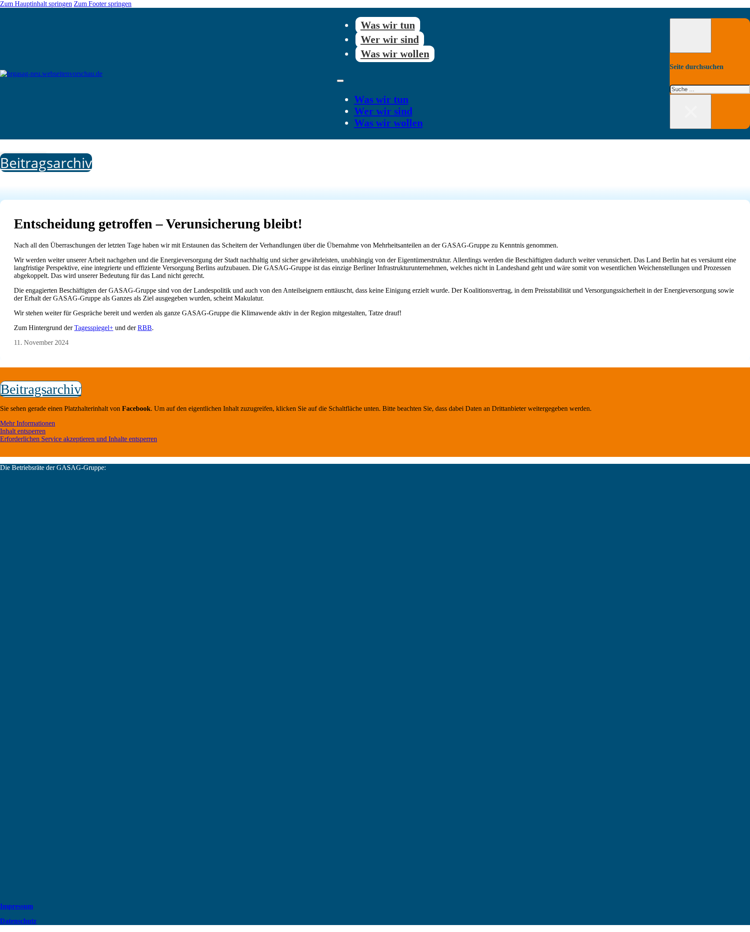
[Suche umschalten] (690, 35)
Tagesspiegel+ (93, 327)
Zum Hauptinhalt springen (36, 3)
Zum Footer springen (103, 3)
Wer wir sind (390, 39)
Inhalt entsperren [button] (23, 431)
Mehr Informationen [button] (27, 423)
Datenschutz (18, 921)
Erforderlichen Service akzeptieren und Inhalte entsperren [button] (78, 439)
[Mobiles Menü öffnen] (340, 80)
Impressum (16, 906)
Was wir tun (388, 25)
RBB (145, 327)
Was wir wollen (395, 53)
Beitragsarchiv (46, 162)
